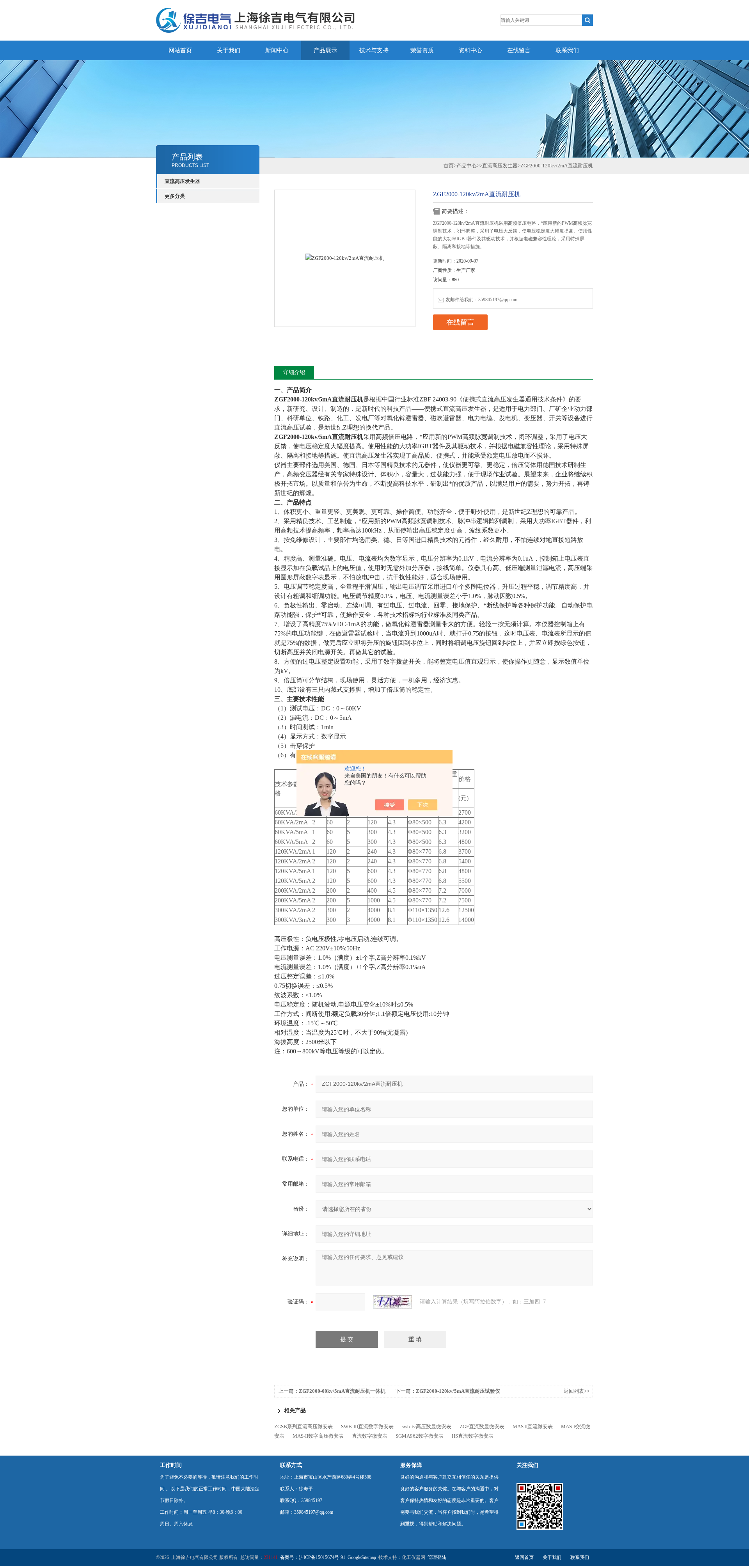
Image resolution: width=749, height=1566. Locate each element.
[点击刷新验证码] (392, 1302)
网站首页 (180, 50)
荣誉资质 (422, 50)
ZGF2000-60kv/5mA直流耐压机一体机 (342, 1391)
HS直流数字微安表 (472, 1436)
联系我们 (567, 50)
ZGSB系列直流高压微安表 (303, 1426)
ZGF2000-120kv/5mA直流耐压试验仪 (458, 1391)
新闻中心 (277, 50)
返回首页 (524, 1557)
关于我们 (228, 50)
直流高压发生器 (182, 181)
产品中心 (466, 166)
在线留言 (519, 50)
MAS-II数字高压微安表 (318, 1436)
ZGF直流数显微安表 (482, 1426)
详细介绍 (294, 372)
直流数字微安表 (369, 1436)
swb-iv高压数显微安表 (426, 1426)
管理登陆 (437, 1557)
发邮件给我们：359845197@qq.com (481, 299)
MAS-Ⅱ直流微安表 (533, 1426)
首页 (449, 166)
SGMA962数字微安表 (420, 1436)
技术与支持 (374, 50)
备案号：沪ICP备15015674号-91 (312, 1557)
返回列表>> (576, 1391)
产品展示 (325, 50)
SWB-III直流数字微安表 (367, 1426)
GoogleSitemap (362, 1557)
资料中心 (470, 50)
